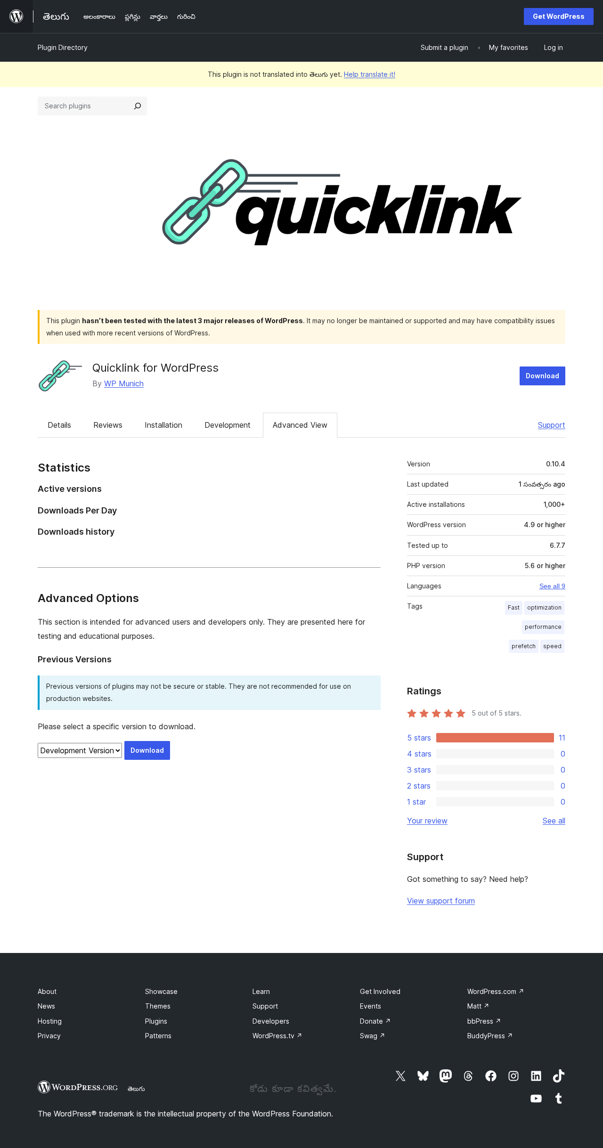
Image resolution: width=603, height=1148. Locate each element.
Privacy (49, 1036)
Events (370, 1006)
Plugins (156, 1021)
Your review (427, 820)
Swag (372, 1036)
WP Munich (124, 383)
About (47, 991)
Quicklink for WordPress (155, 368)
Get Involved (380, 991)
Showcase (161, 991)
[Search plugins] (137, 106)
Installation (163, 425)
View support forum (441, 900)
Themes (158, 1006)
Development (227, 425)
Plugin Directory (63, 47)
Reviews (107, 425)
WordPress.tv (277, 1036)
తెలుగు (136, 1088)
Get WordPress (559, 16)
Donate (375, 1021)
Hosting (50, 1021)
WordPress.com (495, 991)
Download (542, 376)
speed (552, 646)
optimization (544, 607)
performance (543, 626)
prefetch (524, 646)
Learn (261, 991)
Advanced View (300, 425)
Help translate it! (369, 74)
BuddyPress (490, 1036)
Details (59, 425)
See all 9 (552, 586)
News (46, 1006)
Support (551, 425)
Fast (514, 607)
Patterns (158, 1036)
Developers (271, 1021)
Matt (478, 1006)
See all (554, 820)
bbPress (484, 1021)
